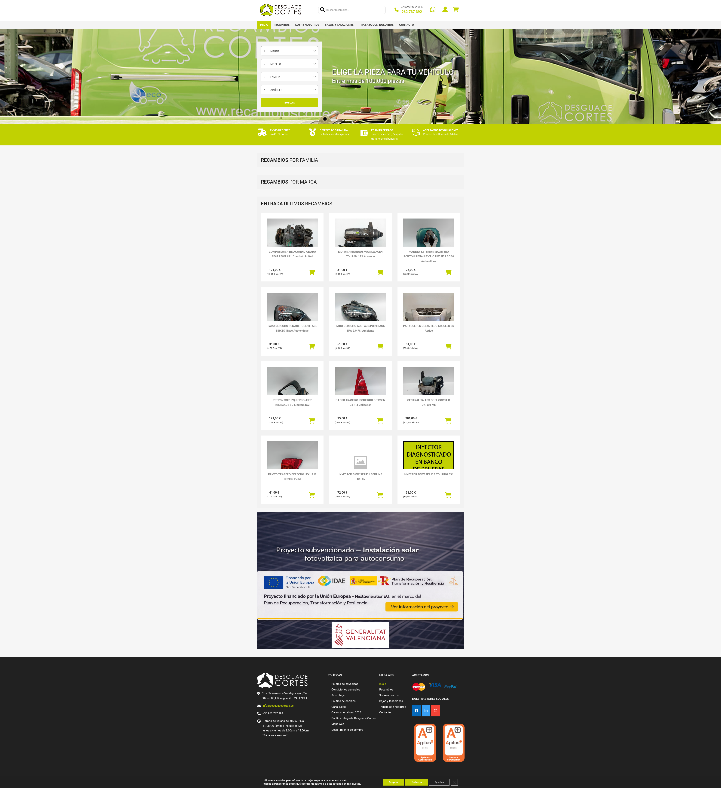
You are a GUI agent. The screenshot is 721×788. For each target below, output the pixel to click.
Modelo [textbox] (275, 64)
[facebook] (416, 711)
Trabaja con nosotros (376, 24)
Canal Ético (338, 707)
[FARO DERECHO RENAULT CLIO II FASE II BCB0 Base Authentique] (292, 312)
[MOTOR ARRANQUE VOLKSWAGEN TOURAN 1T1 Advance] (360, 238)
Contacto (406, 24)
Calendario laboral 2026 (346, 712)
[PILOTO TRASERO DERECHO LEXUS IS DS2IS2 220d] (292, 460)
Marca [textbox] (274, 51)
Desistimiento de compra (347, 729)
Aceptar (393, 782)
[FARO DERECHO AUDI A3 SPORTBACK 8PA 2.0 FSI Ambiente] (360, 312)
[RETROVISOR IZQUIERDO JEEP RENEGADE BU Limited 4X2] (292, 386)
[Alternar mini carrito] (456, 9)
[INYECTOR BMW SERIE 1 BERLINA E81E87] (360, 462)
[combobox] (289, 50)
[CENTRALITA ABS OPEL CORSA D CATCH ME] (428, 386)
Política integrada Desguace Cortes (353, 718)
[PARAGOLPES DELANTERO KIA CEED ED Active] (428, 312)
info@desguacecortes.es (278, 705)
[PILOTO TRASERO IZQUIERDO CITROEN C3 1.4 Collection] (360, 386)
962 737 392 (411, 11)
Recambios (282, 24)
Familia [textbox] (275, 77)
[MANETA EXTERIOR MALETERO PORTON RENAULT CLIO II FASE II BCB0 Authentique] (428, 238)
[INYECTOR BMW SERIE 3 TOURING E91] (428, 466)
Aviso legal (338, 695)
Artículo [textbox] (276, 90)
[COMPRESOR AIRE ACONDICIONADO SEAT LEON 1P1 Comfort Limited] (292, 238)
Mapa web (337, 724)
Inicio (264, 24)
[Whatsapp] (432, 9)
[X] (426, 711)
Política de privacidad (344, 684)
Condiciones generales (345, 689)
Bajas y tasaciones (339, 24)
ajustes (355, 784)
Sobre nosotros (307, 24)
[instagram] (435, 711)
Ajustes (439, 782)
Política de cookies (343, 701)
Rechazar (416, 782)
